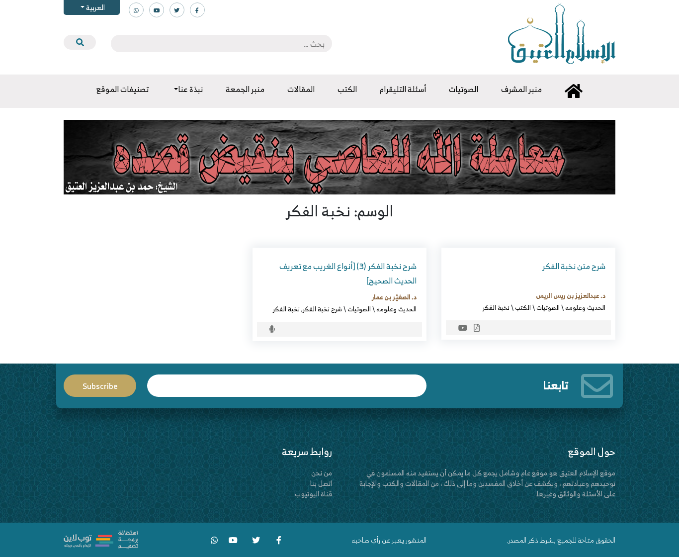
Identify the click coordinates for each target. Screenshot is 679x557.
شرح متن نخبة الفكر (573, 266)
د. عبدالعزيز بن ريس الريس (570, 295)
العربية (95, 7)
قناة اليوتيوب (313, 493)
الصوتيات (548, 307)
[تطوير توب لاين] (101, 539)
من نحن (321, 472)
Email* (286, 381)
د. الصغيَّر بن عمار (394, 296)
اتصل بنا (321, 483)
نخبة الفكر (496, 307)
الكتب (523, 307)
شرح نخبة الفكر (322, 308)
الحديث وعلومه (585, 307)
